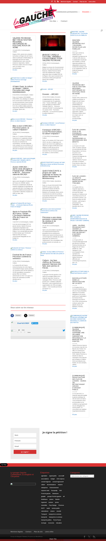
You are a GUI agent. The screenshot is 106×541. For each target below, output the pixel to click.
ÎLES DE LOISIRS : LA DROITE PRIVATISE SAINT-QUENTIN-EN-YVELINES (79, 179)
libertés (57, 499)
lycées (57, 502)
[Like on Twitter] (25, 332)
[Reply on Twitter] (18, 332)
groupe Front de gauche (54, 496)
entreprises (44, 487)
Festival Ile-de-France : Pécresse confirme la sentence (22, 257)
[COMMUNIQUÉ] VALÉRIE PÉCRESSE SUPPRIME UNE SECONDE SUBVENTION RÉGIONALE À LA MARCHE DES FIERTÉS (79, 334)
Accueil (38, 12)
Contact (75, 1)
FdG (60, 490)
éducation (59, 523)
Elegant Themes (22, 536)
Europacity (54, 490)
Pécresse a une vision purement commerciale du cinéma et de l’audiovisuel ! (52, 220)
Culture (15, 52)
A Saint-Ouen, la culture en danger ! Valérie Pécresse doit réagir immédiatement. (23, 89)
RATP (43, 508)
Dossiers (85, 12)
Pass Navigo (53, 505)
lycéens (51, 502)
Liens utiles (92, 1)
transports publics (46, 520)
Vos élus (52, 21)
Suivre (18, 315)
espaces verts (45, 490)
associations (45, 479)
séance (52, 511)
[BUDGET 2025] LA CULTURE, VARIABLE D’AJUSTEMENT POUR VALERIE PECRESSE (52, 57)
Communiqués (25, 50)
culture (43, 484)
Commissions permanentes (67, 12)
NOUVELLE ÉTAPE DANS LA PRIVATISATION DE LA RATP (79, 280)
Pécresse (61, 505)
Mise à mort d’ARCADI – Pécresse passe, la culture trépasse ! (23, 128)
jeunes (51, 499)
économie (51, 523)
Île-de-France (57, 520)
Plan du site (83, 1)
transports (44, 517)
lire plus (15, 70)
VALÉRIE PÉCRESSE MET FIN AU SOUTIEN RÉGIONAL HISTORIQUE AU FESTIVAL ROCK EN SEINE (22, 42)
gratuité (43, 496)
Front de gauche (46, 493)
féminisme (55, 493)
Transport (44, 514)
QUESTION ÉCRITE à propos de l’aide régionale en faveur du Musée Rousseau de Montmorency (51, 174)
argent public (53, 476)
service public (56, 508)
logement (44, 502)
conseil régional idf (57, 481)
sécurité (59, 511)
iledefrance (44, 499)
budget (53, 479)
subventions (44, 511)
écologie (43, 523)
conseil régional (46, 481)
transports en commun (55, 517)
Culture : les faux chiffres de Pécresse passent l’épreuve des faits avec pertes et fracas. (51, 264)
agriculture (44, 476)
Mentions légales (66, 1)
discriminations (51, 484)
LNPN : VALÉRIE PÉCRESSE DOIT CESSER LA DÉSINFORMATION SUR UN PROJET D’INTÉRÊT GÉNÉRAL (79, 231)
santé (48, 508)
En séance (47, 12)
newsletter (44, 505)
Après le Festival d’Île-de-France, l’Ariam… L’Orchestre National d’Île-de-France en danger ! (22, 215)
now (23, 330)
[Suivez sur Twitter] (25, 315)
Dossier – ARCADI (50, 94)
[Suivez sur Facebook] (12, 315)
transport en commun (55, 514)
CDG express (60, 479)
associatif (61, 476)
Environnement (54, 487)
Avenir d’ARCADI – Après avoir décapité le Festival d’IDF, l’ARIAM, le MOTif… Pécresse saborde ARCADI (22, 170)
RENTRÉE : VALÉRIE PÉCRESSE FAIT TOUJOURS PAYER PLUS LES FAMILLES (79, 44)
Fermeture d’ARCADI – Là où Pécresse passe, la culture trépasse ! (52, 132)
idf (63, 496)
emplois (60, 484)
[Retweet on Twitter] (21, 332)
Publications (40, 21)
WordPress (39, 536)
